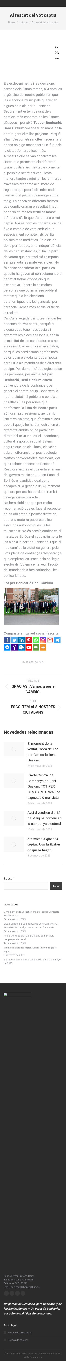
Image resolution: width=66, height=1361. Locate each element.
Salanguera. (36, 1357)
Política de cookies (18, 1340)
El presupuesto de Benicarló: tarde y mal (26, 959)
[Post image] (14, 749)
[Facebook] (7, 640)
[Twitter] (14, 640)
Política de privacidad (20, 1332)
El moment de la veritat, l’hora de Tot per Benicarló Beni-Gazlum (42, 751)
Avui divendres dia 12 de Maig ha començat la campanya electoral (44, 818)
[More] (43, 647)
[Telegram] (57, 640)
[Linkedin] (21, 640)
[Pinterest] (28, 640)
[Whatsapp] (36, 640)
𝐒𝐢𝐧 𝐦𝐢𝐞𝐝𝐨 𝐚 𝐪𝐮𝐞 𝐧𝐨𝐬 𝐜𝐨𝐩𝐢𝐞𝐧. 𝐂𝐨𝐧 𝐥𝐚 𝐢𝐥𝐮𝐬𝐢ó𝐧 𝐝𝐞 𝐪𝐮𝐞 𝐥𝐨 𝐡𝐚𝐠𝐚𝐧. (43, 844)
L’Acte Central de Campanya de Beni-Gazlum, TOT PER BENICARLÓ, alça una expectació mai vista (43, 786)
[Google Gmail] (50, 640)
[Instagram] (43, 640)
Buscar (9, 878)
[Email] (36, 647)
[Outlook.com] (21, 647)
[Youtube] (28, 647)
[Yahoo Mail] (14, 647)
